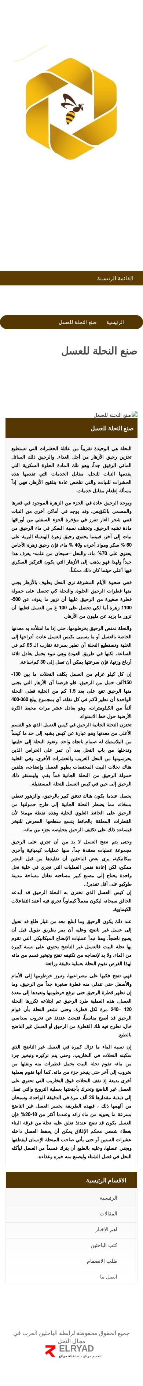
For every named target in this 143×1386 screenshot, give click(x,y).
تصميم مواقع (92, 1356)
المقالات (108, 1213)
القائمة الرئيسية (116, 278)
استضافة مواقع (70, 1356)
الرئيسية (115, 321)
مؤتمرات (69, 226)
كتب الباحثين (69, 245)
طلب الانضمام (69, 206)
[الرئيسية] (72, 108)
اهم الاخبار (106, 1229)
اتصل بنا (108, 1276)
